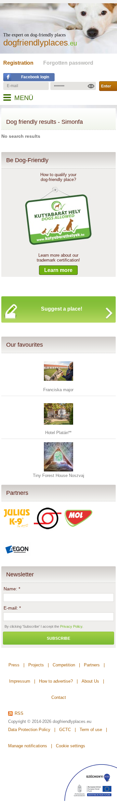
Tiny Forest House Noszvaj (58, 475)
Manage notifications (27, 745)
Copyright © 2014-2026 (29, 721)
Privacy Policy (71, 626)
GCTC (65, 729)
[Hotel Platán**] (58, 427)
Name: (12, 588)
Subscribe (58, 638)
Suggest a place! (61, 309)
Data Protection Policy (29, 729)
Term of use (91, 729)
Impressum (19, 681)
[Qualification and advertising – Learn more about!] (58, 245)
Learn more (58, 270)
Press (14, 664)
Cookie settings (70, 745)
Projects (36, 664)
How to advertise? (56, 681)
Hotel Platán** (58, 432)
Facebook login (35, 77)
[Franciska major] (58, 384)
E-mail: (12, 608)
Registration (18, 63)
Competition (64, 664)
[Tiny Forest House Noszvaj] (58, 470)
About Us (90, 681)
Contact (58, 697)
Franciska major (58, 389)
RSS (19, 713)
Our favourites (24, 344)
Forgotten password (68, 63)
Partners (17, 493)
